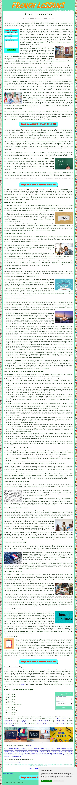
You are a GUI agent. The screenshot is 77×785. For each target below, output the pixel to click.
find (8, 670)
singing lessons (45, 721)
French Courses (47, 753)
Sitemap (4, 773)
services (46, 725)
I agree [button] (43, 780)
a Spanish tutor (61, 718)
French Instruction (21, 750)
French (17, 639)
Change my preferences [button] (58, 780)
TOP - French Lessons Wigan (12, 762)
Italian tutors (8, 720)
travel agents (25, 720)
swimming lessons (61, 720)
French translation (42, 720)
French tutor (54, 655)
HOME (53, 10)
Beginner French (45, 750)
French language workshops (38, 511)
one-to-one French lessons (46, 374)
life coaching (62, 721)
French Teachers (36, 753)
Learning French (39, 748)
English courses (27, 721)
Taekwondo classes (41, 723)
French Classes (61, 748)
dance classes (8, 723)
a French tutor (34, 625)
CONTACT (64, 10)
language (38, 47)
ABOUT (60, 10)
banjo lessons (24, 723)
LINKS (56, 10)
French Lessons (10, 773)
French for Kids (52, 755)
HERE (13, 725)
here (22, 684)
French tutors (16, 196)
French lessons (18, 189)
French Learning (46, 751)
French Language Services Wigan (18, 690)
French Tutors (50, 748)
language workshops (30, 532)
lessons (36, 718)
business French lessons (16, 650)
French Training (34, 751)
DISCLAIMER (70, 10)
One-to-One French (26, 748)
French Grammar (40, 755)
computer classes (9, 721)
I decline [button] (49, 780)
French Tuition (55, 750)
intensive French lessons (65, 545)
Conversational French (11, 753)
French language (53, 681)
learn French (39, 552)
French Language (33, 750)
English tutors (59, 723)
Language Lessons (13, 748)
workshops (33, 520)
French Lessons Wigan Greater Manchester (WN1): (19, 22)
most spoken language (25, 458)
